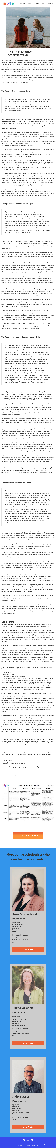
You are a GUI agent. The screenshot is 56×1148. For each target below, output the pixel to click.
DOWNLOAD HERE (28, 835)
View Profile (28, 949)
